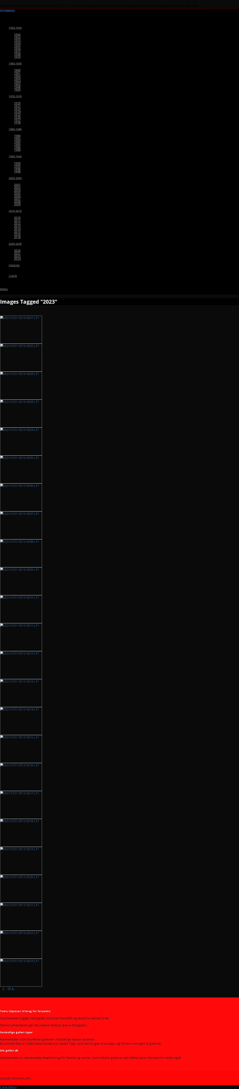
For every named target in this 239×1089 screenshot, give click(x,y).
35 (9, 988)
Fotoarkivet (7, 10)
